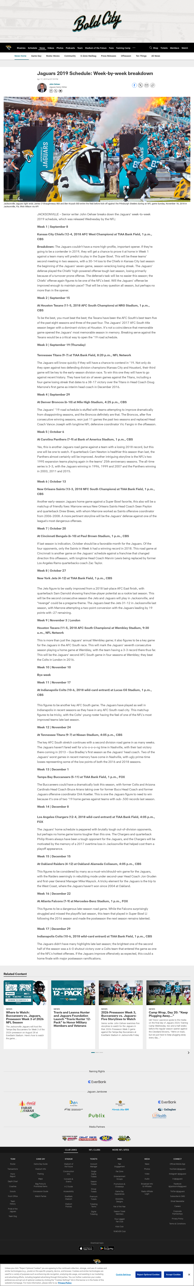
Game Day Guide (40, 1164)
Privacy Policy (177, 1219)
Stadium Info (40, 1169)
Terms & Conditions (177, 1224)
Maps (40, 1179)
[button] (93, 1052)
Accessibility (69, 1191)
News (147, 1164)
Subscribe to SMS (177, 1196)
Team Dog (13, 1216)
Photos (147, 1169)
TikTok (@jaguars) (177, 1191)
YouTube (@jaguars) (178, 1169)
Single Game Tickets (94, 1174)
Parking (40, 1174)
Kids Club (119, 1226)
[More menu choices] (134, 48)
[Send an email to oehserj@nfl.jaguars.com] (60, 91)
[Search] (150, 48)
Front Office (13, 1196)
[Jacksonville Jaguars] (97, 1262)
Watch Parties (40, 1196)
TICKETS (93, 1159)
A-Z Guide (68, 1186)
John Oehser (54, 84)
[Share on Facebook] (134, 87)
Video (147, 1174)
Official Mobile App (177, 1164)
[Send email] (146, 87)
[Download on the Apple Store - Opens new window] (86, 1248)
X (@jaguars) (177, 1179)
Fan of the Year (119, 1206)
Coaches (12, 1186)
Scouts (13, 1191)
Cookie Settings (123, 1274)
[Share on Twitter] (140, 87)
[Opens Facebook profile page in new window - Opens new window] (51, 91)
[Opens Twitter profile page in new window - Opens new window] (56, 91)
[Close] (189, 1274)
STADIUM (68, 1159)
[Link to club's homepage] (8, 47)
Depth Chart (13, 1181)
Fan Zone (119, 1171)
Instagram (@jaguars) (177, 1174)
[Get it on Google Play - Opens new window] (107, 1250)
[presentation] (189, 1053)
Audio (147, 1179)
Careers (177, 1206)
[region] (97, 1275)
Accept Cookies (173, 1274)
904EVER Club (120, 1231)
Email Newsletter (177, 1201)
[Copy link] (152, 85)
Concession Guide (40, 1191)
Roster (12, 1164)
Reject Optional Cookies (148, 1274)
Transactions (13, 1169)
